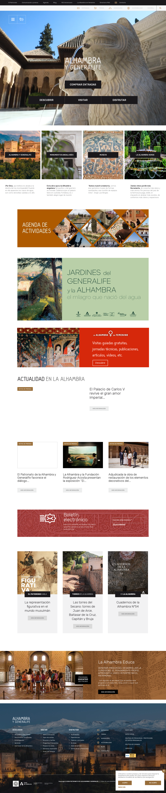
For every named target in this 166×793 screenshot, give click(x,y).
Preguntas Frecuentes (50, 743)
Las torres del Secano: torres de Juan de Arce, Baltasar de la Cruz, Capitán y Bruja (82, 610)
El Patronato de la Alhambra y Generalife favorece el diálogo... (36, 477)
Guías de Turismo (49, 751)
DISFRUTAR (119, 100)
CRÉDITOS (128, 748)
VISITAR (83, 100)
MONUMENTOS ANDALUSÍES (61, 155)
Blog (55, 2)
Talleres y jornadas (77, 740)
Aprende (18, 743)
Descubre (100, 363)
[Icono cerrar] (164, 771)
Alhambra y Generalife (22, 734)
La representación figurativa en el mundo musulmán (37, 606)
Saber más (121, 787)
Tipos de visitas (48, 737)
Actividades (75, 734)
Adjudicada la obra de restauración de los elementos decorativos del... (128, 477)
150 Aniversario (66, 2)
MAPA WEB (129, 730)
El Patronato (13, 2)
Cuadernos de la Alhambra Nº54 (127, 604)
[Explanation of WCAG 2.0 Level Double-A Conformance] (139, 755)
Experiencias (75, 737)
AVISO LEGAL (129, 734)
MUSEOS (103, 155)
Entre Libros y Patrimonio (80, 748)
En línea (73, 743)
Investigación (19, 740)
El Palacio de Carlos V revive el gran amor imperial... (107, 393)
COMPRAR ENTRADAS (83, 84)
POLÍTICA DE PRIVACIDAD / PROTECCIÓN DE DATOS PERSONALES (139, 739)
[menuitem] (150, 8)
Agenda (45, 2)
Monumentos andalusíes (23, 737)
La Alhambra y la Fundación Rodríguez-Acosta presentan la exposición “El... (82, 477)
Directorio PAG (105, 2)
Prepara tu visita (48, 746)
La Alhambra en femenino (86, 2)
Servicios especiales (50, 748)
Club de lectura (76, 746)
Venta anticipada (49, 734)
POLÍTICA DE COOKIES (132, 744)
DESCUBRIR (46, 100)
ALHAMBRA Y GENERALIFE (20, 155)
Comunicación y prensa (30, 2)
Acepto (124, 783)
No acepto (153, 783)
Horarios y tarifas (49, 740)
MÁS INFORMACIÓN (99, 408)
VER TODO (139, 384)
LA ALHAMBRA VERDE (145, 155)
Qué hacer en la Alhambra (23, 746)
